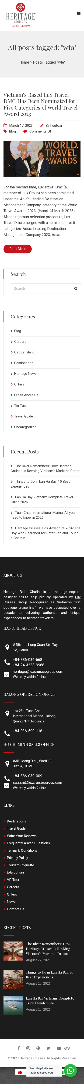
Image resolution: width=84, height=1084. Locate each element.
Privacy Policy (17, 858)
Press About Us (26, 395)
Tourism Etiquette (20, 865)
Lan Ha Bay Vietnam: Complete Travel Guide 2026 (50, 1000)
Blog (12, 131)
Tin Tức (20, 406)
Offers (19, 384)
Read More (18, 249)
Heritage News (25, 374)
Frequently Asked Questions (28, 843)
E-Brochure (15, 872)
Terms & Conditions (22, 850)
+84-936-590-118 (27, 731)
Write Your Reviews (22, 836)
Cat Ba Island (24, 352)
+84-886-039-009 (27, 776)
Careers (20, 342)
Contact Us (15, 909)
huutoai (56, 125)
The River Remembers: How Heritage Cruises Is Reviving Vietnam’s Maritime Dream (48, 949)
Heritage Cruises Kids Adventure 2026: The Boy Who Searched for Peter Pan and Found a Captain (45, 533)
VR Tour (13, 880)
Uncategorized (25, 427)
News (11, 902)
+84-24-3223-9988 (28, 665)
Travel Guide (23, 416)
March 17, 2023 (21, 125)
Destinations (23, 363)
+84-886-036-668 (27, 659)
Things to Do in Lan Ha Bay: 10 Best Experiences (50, 974)
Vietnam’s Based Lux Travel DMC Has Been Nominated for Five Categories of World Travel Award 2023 (40, 104)
